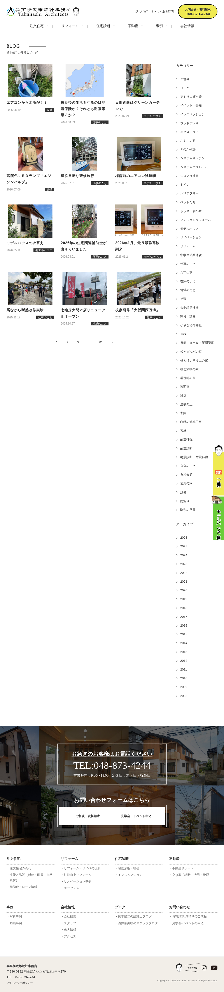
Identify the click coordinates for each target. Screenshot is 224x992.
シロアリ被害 (189, 176)
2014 (183, 643)
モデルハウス (189, 228)
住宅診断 (103, 26)
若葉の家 (186, 483)
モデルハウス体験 (219, 520)
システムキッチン (192, 158)
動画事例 (16, 923)
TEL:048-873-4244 (112, 765)
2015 (183, 634)
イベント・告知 (191, 105)
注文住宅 (37, 26)
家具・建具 (188, 316)
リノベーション (191, 237)
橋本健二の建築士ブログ (135, 916)
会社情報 (187, 26)
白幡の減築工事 (191, 422)
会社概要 (70, 916)
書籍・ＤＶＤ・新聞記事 (197, 342)
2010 (183, 678)
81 (101, 342)
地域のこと (188, 290)
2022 (183, 573)
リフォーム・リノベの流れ (82, 868)
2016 (183, 625)
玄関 (183, 413)
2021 (183, 581)
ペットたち (188, 202)
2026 (183, 537)
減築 (183, 395)
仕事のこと (188, 263)
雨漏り (184, 501)
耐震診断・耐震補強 (194, 457)
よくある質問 (165, 11)
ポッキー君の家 (191, 211)
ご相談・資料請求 (87, 816)
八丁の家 (186, 272)
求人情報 (70, 929)
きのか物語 (188, 149)
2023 (183, 564)
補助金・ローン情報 (23, 887)
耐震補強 (186, 439)
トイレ (184, 184)
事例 (159, 26)
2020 (183, 590)
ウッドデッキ (189, 123)
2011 (183, 669)
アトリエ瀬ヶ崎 (191, 96)
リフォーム (70, 26)
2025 (183, 546)
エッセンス (71, 888)
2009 (183, 687)
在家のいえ (188, 281)
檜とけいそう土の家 (194, 360)
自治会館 (186, 474)
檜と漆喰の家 (189, 369)
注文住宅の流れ (20, 868)
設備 (183, 492)
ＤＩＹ (184, 88)
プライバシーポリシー (20, 982)
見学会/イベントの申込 (188, 923)
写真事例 (16, 916)
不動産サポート (183, 868)
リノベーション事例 (77, 881)
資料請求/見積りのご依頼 (189, 916)
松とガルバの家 (191, 351)
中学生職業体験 (191, 255)
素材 (183, 430)
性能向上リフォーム (77, 875)
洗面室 (184, 386)
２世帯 (184, 79)
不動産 (133, 26)
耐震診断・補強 (128, 868)
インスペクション (192, 114)
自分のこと (188, 466)
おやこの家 (188, 140)
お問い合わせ (179, 907)
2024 (183, 555)
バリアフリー (189, 193)
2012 (183, 660)
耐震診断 (186, 448)
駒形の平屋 (188, 510)
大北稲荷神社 (189, 307)
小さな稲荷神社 (191, 325)
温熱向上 (186, 404)
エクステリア (189, 132)
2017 (183, 616)
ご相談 (219, 475)
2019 (183, 599)
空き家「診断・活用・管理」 (192, 875)
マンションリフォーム (195, 220)
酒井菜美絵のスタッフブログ (138, 923)
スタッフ (70, 923)
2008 (183, 696)
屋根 (183, 334)
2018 (183, 608)
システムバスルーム (194, 167)
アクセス (70, 936)
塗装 (183, 298)
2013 (183, 652)
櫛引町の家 (188, 378)
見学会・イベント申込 (136, 816)
